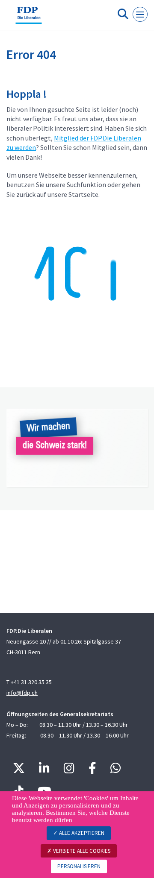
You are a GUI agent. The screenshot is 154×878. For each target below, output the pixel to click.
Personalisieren (79, 866)
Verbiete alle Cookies (81, 851)
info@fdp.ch (22, 693)
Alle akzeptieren (81, 833)
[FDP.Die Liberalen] (28, 18)
